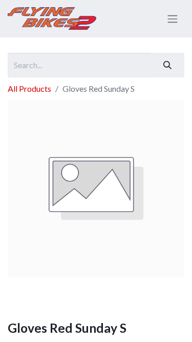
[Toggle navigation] (172, 19)
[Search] (167, 65)
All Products (29, 88)
